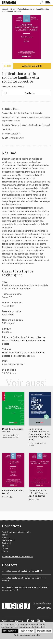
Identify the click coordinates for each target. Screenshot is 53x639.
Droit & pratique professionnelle (16, 532)
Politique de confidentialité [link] (27, 635)
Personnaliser (44, 630)
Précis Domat (8, 540)
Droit (13, 118)
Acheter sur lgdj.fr (32, 66)
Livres (12, 9)
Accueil (5, 9)
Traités (5, 535)
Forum (5, 551)
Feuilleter (30, 93)
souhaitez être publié (31, 571)
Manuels (6, 538)
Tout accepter (9, 630)
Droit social (21, 118)
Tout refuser (27, 630)
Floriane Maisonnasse (13, 87)
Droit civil (6, 543)
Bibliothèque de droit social (30, 113)
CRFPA (5, 549)
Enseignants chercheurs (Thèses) (35, 125)
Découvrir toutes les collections (17, 557)
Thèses (16, 109)
